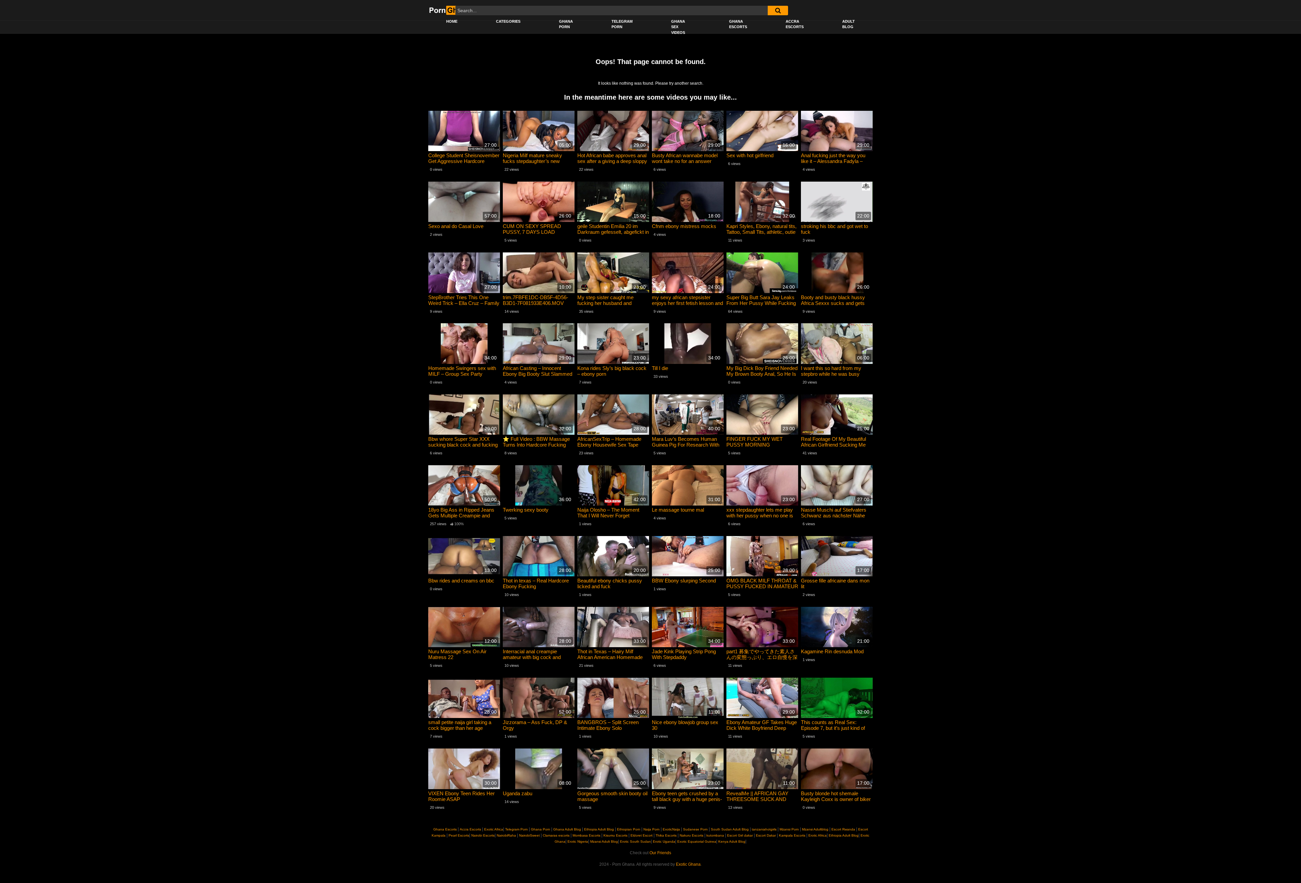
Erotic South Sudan (635, 841)
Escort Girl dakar (740, 835)
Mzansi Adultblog (815, 829)
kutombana (715, 835)
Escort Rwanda (843, 829)
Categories (508, 21)
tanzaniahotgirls (764, 829)
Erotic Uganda (663, 841)
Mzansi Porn (789, 829)
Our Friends (660, 852)
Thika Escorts (666, 835)
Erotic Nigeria (577, 841)
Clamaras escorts (556, 835)
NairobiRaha (506, 835)
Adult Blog (848, 24)
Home (451, 21)
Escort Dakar (766, 835)
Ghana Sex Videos (678, 27)
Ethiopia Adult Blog (599, 829)
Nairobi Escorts (483, 835)
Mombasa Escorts (586, 835)
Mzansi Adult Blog (603, 841)
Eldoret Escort (641, 835)
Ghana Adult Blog (567, 829)
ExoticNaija (671, 829)
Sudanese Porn (695, 829)
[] (778, 10)
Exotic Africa (493, 829)
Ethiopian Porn (628, 829)
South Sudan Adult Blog (730, 829)
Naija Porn (651, 829)
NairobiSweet (529, 835)
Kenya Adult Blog (731, 841)
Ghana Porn (566, 24)
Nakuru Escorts (691, 835)
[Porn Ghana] (450, 10)
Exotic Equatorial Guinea (696, 841)
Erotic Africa (817, 835)
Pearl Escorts (459, 835)
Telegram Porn (622, 24)
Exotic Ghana (688, 864)
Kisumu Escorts (615, 835)
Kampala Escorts (792, 835)
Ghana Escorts (738, 24)
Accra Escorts (795, 24)
